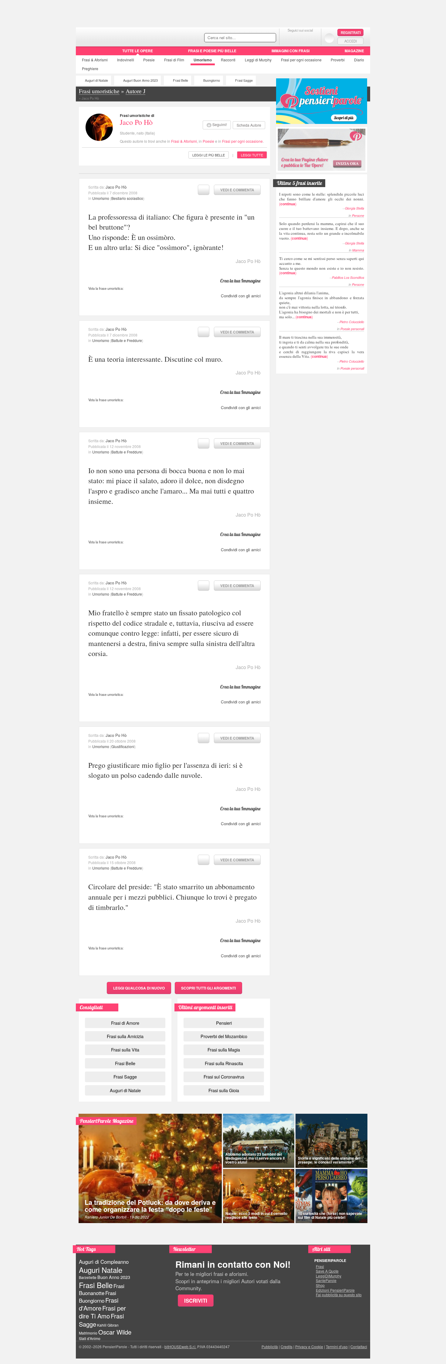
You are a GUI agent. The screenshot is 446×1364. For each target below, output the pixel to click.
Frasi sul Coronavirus (224, 1076)
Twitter (300, 38)
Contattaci (358, 1346)
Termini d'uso (337, 1346)
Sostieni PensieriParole (321, 101)
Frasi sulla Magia (224, 1049)
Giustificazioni (122, 746)
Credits (286, 1346)
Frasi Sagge (244, 80)
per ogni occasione (301, 59)
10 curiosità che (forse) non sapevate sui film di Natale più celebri (330, 1215)
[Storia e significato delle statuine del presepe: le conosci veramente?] (332, 1141)
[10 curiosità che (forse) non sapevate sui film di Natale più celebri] (332, 1196)
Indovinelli (125, 59)
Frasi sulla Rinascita (224, 1063)
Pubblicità (270, 1346)
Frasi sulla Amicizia (125, 1036)
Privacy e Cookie (309, 1346)
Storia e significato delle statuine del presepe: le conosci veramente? (329, 1160)
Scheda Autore (249, 125)
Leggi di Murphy (258, 59)
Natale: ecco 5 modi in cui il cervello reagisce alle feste (256, 1215)
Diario (359, 59)
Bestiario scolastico (127, 198)
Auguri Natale (100, 1269)
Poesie (149, 59)
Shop (320, 1285)
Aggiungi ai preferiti (203, 190)
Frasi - (117, 36)
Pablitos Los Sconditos (348, 277)
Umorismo (203, 60)
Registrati (351, 32)
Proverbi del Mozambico (224, 1036)
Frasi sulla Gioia (223, 1090)
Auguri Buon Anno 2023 (140, 80)
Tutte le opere (137, 50)
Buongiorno (211, 80)
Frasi (95, 59)
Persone (358, 215)
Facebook (288, 38)
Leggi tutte (252, 154)
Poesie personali (352, 328)
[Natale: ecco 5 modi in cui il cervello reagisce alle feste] (258, 1196)
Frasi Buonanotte (101, 1289)
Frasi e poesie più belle (212, 50)
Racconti (228, 59)
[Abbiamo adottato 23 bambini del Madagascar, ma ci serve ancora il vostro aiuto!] (258, 1141)
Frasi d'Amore (98, 1304)
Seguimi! (219, 124)
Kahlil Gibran (108, 1325)
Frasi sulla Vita (125, 1049)
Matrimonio (88, 1332)
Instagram (312, 38)
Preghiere (90, 68)
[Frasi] (84, 52)
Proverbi (338, 59)
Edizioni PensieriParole (335, 1290)
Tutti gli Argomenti (208, 988)
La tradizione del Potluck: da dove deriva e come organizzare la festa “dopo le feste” (150, 1206)
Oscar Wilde (114, 1332)
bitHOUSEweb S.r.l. (180, 1346)
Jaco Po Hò (136, 122)
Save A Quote (327, 1271)
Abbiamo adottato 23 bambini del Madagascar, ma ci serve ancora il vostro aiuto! (255, 1158)
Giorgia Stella (354, 208)
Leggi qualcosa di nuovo (139, 988)
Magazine (354, 50)
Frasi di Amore (125, 1023)
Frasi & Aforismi (184, 141)
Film (174, 59)
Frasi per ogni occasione (242, 141)
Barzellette (87, 1277)
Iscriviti (195, 1300)
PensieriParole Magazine (106, 1120)
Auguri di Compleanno (104, 1261)
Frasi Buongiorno (97, 1296)
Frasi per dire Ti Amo (102, 1312)
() (321, 198)
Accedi (350, 41)
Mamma (358, 250)
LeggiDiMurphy (328, 1275)
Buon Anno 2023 (113, 1277)
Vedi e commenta (237, 190)
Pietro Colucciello (352, 322)
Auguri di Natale (96, 80)
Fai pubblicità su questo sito (339, 1294)
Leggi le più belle (208, 154)
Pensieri (224, 1023)
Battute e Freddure (126, 340)
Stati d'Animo (89, 1338)
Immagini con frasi (290, 50)
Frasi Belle (180, 80)
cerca (258, 38)
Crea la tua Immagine (240, 281)
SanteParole (326, 1280)
